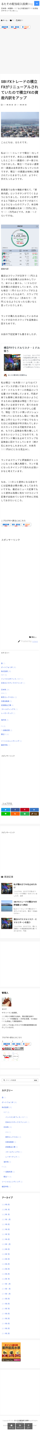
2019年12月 (6, 1284)
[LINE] (5, 814)
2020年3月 (6, 1269)
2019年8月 (6, 1304)
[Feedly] (24, 814)
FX (13, 20)
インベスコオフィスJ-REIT (12, 679)
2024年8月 (6, 1205)
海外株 (4, 720)
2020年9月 (6, 1249)
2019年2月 (6, 1334)
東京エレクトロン (9, 697)
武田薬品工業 (7, 705)
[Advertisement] (20, 51)
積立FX (20, 20)
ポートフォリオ (8, 667)
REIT (4, 675)
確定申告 (5, 745)
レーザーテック (8, 713)
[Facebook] (15, 810)
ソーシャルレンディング (11, 741)
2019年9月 (6, 1299)
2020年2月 (6, 1274)
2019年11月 (6, 1289)
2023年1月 (6, 1210)
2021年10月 (6, 1220)
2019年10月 (6, 1294)
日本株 (5, 690)
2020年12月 (6, 1244)
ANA (4, 693)
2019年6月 (6, 1314)
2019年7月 (6, 1309)
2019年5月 (6, 1319)
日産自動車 (6, 701)
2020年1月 (6, 1279)
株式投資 (6, 671)
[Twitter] (5, 810)
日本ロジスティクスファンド (13, 683)
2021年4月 (6, 1239)
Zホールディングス (9, 709)
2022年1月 (6, 1215)
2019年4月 (6, 1324)
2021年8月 (6, 1229)
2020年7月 (6, 1254)
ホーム (5, 20)
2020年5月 (6, 1259)
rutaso (35, 641)
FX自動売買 (6, 730)
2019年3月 (6, 1329)
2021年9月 (6, 1224)
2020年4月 (6, 1264)
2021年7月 (6, 1234)
